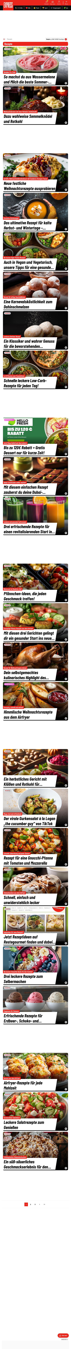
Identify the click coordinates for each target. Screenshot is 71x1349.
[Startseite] (4, 39)
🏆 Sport (45, 8)
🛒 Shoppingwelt (56, 8)
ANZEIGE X (64, 1339)
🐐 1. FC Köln (19, 8)
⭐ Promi (36, 8)
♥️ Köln (28, 8)
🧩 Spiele (66, 8)
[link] (8, 5)
